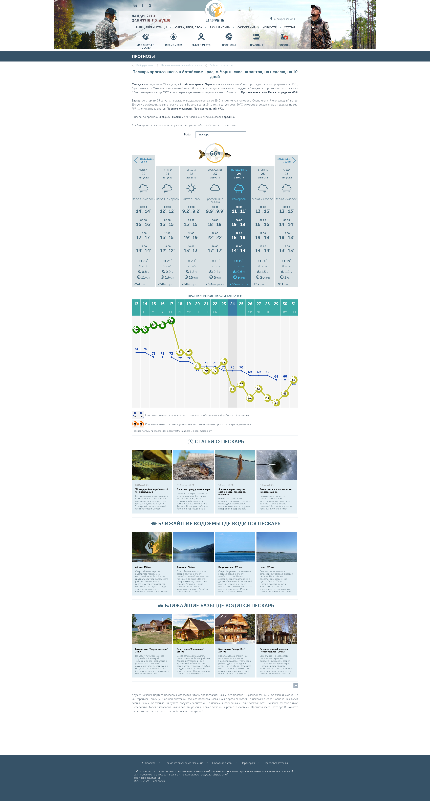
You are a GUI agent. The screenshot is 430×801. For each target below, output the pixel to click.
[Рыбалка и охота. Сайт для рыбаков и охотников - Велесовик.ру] (215, 11)
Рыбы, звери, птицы (151, 27)
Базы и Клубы (220, 27)
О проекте (149, 763)
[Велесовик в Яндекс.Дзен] (150, 5)
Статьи (289, 27)
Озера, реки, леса (188, 27)
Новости (270, 27)
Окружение (246, 27)
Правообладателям (276, 763)
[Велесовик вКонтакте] (135, 5)
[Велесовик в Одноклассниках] (142, 5)
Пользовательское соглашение (183, 763)
